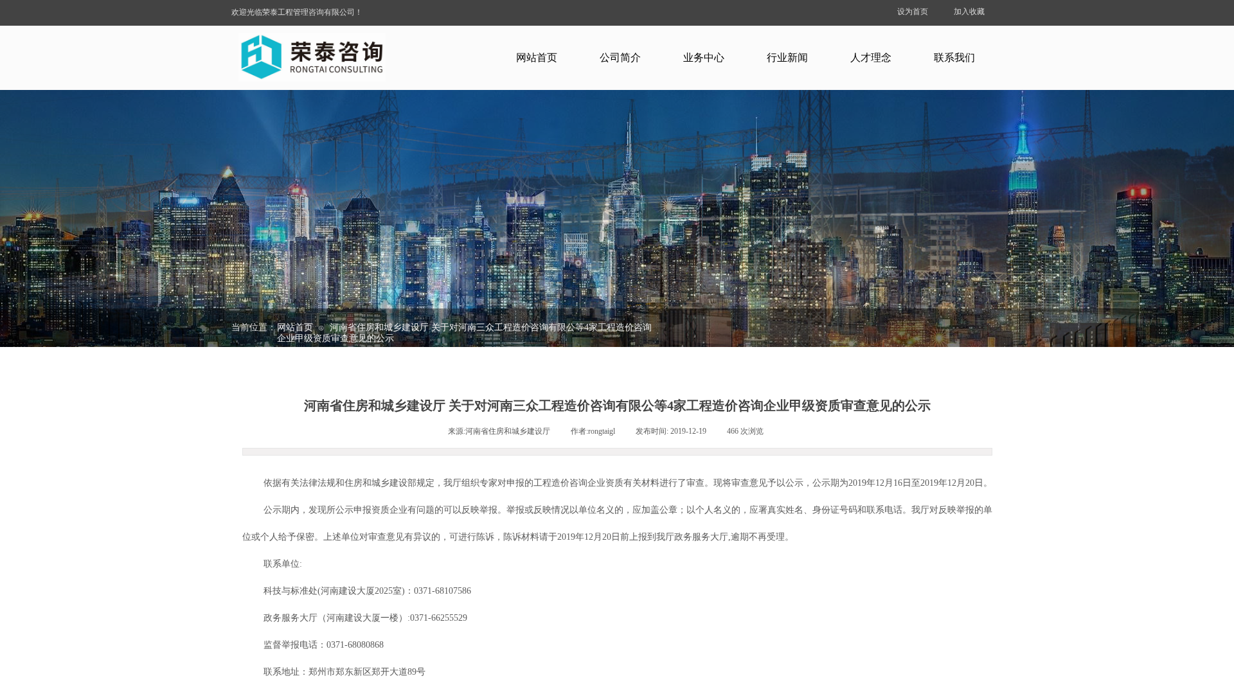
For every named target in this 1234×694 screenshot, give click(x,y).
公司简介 (620, 57)
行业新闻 (787, 57)
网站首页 (536, 57)
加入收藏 (969, 11)
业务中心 (703, 57)
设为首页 (912, 11)
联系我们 (954, 57)
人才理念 (870, 57)
